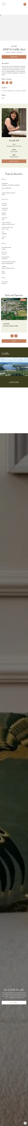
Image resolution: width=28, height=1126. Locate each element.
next (16, 336)
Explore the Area (14, 382)
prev (12, 336)
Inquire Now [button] (14, 57)
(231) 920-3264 (14, 151)
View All (14, 341)
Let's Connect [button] (14, 1002)
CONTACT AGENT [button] (14, 161)
